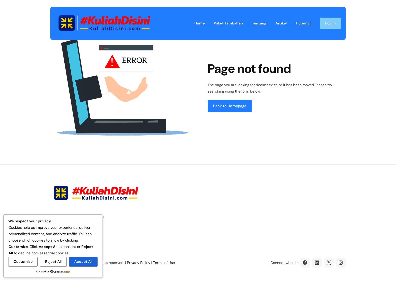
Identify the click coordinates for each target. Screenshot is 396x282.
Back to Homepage (229, 106)
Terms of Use (164, 262)
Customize (23, 261)
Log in (330, 23)
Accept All (83, 261)
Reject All (53, 261)
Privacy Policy (138, 262)
